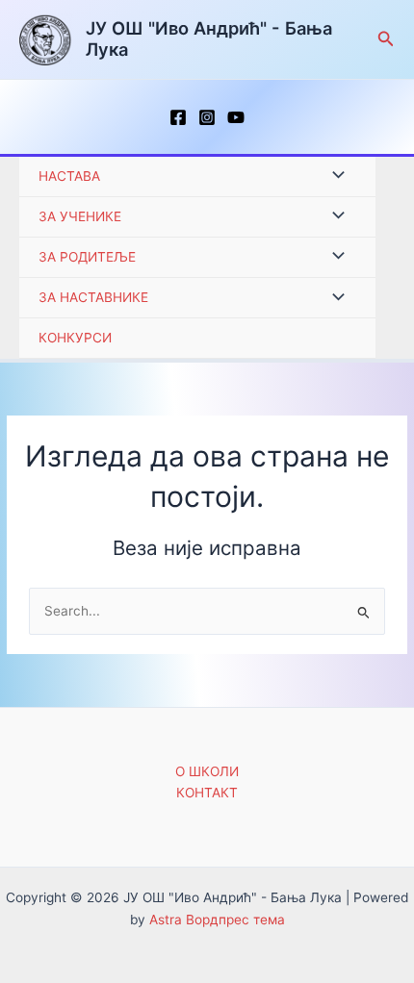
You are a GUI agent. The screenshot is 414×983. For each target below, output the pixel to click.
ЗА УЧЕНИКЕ (80, 216)
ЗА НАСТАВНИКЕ (93, 297)
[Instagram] (207, 117)
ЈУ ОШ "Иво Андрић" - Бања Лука (209, 38)
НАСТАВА (69, 176)
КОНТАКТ (207, 792)
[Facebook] (178, 117)
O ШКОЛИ (207, 771)
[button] (386, 39)
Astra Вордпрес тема (217, 919)
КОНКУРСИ (75, 337)
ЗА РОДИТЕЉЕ (87, 257)
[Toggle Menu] (333, 176)
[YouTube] (236, 117)
